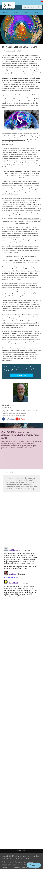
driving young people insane (23, 57)
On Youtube (23, 419)
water (35, 231)
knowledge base (12, 486)
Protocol (15, 12)
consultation (22, 484)
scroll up (21, 851)
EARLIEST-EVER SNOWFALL (30, 219)
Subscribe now (21, 375)
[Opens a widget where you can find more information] (34, 865)
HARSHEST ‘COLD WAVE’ (23, 171)
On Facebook (10, 419)
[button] (38, 7)
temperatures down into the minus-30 (13, 140)
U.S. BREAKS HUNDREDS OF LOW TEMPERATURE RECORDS (21, 257)
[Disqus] (21, 519)
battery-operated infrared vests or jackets (14, 340)
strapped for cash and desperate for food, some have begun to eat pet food (21, 67)
